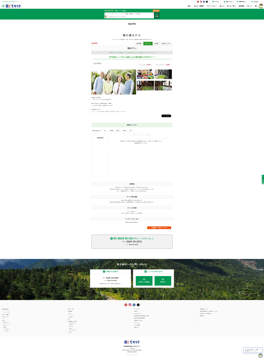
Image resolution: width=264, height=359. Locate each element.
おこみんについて (138, 313)
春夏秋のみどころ (6, 322)
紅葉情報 (4, 327)
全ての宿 (157, 10)
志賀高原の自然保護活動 (139, 318)
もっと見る (166, 115)
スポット (249, 6)
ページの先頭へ (262, 180)
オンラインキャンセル (149, 52)
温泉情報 (241, 6)
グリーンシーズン (6, 310)
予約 (4, 318)
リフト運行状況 (6, 329)
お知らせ (136, 311)
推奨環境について (204, 309)
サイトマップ (137, 322)
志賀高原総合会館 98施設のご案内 (141, 315)
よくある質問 (137, 325)
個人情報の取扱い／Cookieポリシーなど (208, 311)
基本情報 (139, 43)
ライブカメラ (137, 309)
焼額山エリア (71, 324)
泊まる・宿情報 (199, 6)
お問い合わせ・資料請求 (205, 313)
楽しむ (222, 6)
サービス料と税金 (129, 52)
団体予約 (162, 282)
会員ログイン (137, 327)
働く (256, 6)
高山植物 (4, 325)
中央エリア (71, 326)
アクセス (217, 1)
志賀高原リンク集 (138, 320)
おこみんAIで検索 (156, 16)
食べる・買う (231, 6)
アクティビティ (211, 6)
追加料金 (120, 52)
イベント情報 (5, 331)
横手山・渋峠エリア (73, 330)
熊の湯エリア (71, 328)
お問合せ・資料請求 (144, 282)
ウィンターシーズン (7, 312)
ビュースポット (72, 315)
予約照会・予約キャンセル (159, 227)
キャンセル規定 (138, 52)
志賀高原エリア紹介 (72, 321)
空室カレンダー (166, 43)
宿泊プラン (148, 43)
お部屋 (156, 43)
